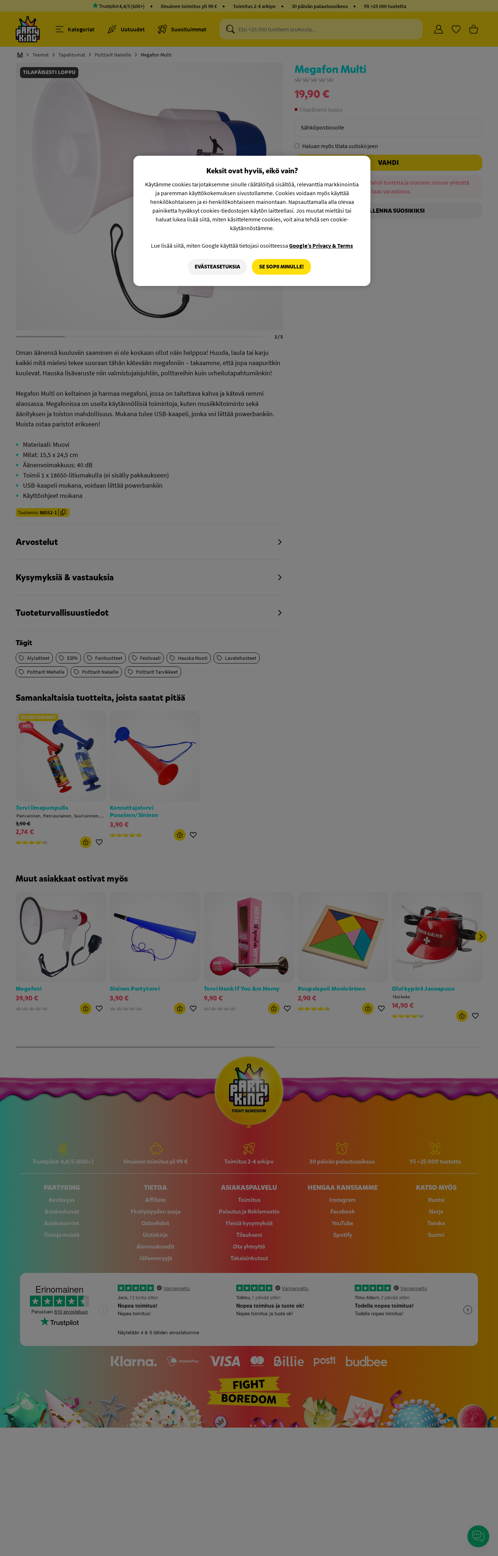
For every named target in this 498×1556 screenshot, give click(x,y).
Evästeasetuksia (217, 266)
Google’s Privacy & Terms (321, 245)
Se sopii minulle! (281, 266)
